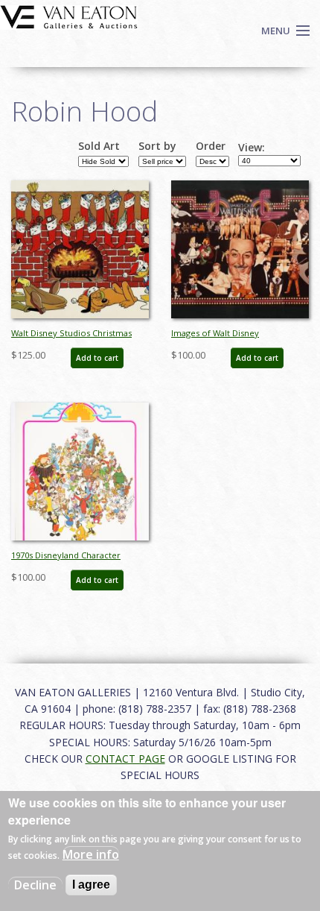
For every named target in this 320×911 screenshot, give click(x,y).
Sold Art (99, 146)
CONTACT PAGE (125, 758)
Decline (35, 885)
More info (91, 854)
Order (210, 146)
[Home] (69, 15)
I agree (91, 884)
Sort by (157, 146)
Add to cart (97, 358)
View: (251, 147)
